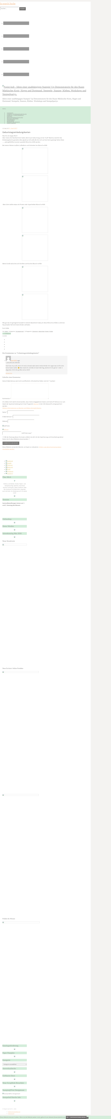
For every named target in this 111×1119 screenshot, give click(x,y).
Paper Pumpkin (11, 123)
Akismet (36, 404)
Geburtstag (41, 331)
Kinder (51, 331)
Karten (47, 331)
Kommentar (6, 398)
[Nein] (87, 1118)
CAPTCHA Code (26, 433)
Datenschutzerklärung (14, 1112)
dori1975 (14, 360)
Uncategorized (20, 331)
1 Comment (6, 334)
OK (67, 1117)
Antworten (9, 373)
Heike (6, 331)
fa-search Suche (7, 3)
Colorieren (35, 331)
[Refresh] (5, 429)
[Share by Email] (6, 347)
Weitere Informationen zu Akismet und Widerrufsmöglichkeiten (21, 408)
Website (4, 421)
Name (4, 412)
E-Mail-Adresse (7, 417)
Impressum (11, 1113)
